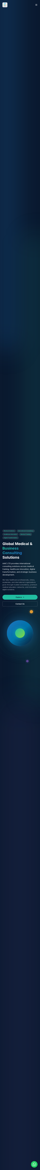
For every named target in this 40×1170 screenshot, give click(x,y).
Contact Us (20, 604)
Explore (19, 597)
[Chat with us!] (34, 1164)
